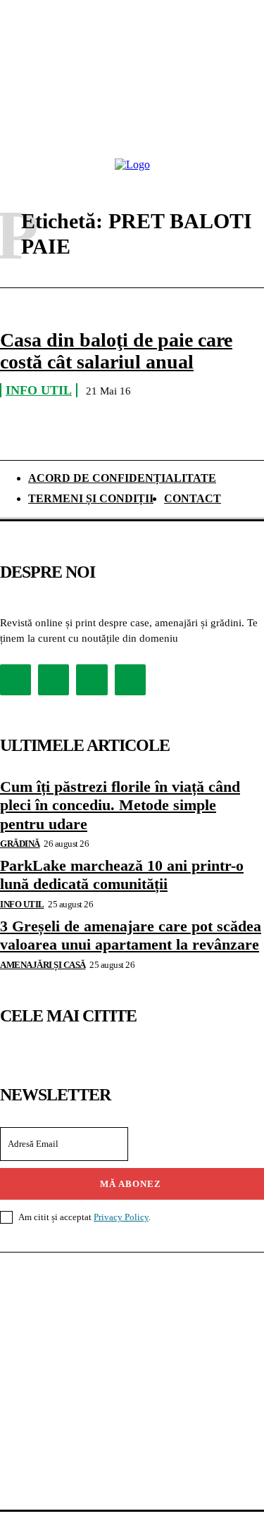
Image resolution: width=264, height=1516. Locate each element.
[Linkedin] (91, 679)
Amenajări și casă (43, 964)
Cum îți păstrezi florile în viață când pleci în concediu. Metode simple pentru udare (120, 805)
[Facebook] (15, 679)
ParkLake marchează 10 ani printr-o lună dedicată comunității (122, 875)
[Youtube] (130, 679)
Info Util (39, 390)
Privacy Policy (121, 1217)
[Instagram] (53, 679)
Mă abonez (130, 1184)
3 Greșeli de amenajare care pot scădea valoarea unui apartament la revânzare (130, 935)
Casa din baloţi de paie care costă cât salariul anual (116, 351)
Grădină (20, 843)
